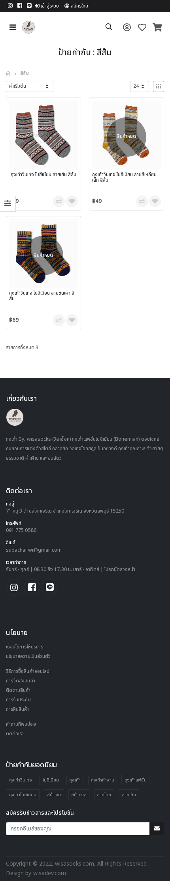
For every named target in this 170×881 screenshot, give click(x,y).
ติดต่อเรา (15, 734)
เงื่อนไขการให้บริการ (24, 647)
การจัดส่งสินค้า (20, 681)
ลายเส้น (129, 794)
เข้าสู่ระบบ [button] (50, 6)
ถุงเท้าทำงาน (102, 780)
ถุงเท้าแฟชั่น (136, 780)
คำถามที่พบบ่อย (21, 724)
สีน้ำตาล (78, 794)
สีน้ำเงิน (54, 794)
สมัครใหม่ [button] (79, 6)
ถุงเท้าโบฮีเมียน (23, 794)
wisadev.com (49, 873)
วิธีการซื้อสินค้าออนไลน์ (27, 671)
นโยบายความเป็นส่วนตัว (28, 656)
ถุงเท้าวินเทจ (20, 780)
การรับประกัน (18, 700)
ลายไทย (104, 794)
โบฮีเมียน (51, 780)
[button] (109, 28)
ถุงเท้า (74, 780)
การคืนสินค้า (17, 709)
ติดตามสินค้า (18, 690)
